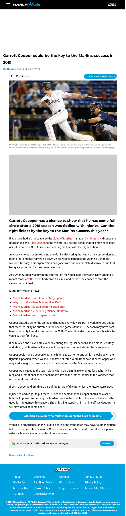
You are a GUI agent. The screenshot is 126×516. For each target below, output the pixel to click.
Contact (64, 476)
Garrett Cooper (32, 279)
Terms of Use (21, 488)
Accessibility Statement (99, 488)
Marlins (67, 238)
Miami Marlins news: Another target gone (38, 298)
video (55, 238)
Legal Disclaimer (69, 488)
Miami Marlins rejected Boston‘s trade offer (39, 306)
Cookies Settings (44, 493)
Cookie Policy (42, 488)
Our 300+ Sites (93, 476)
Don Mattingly (93, 238)
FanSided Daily (43, 482)
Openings (39, 476)
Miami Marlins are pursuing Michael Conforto (40, 311)
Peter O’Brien (38, 242)
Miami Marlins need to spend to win (34, 315)
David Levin (14, 69)
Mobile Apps (20, 482)
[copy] (28, 76)
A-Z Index (18, 493)
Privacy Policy (93, 482)
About (16, 476)
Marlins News (26, 455)
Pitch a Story (67, 482)
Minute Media (19, 502)
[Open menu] (8, 4)
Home (12, 455)
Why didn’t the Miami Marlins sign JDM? (37, 302)
